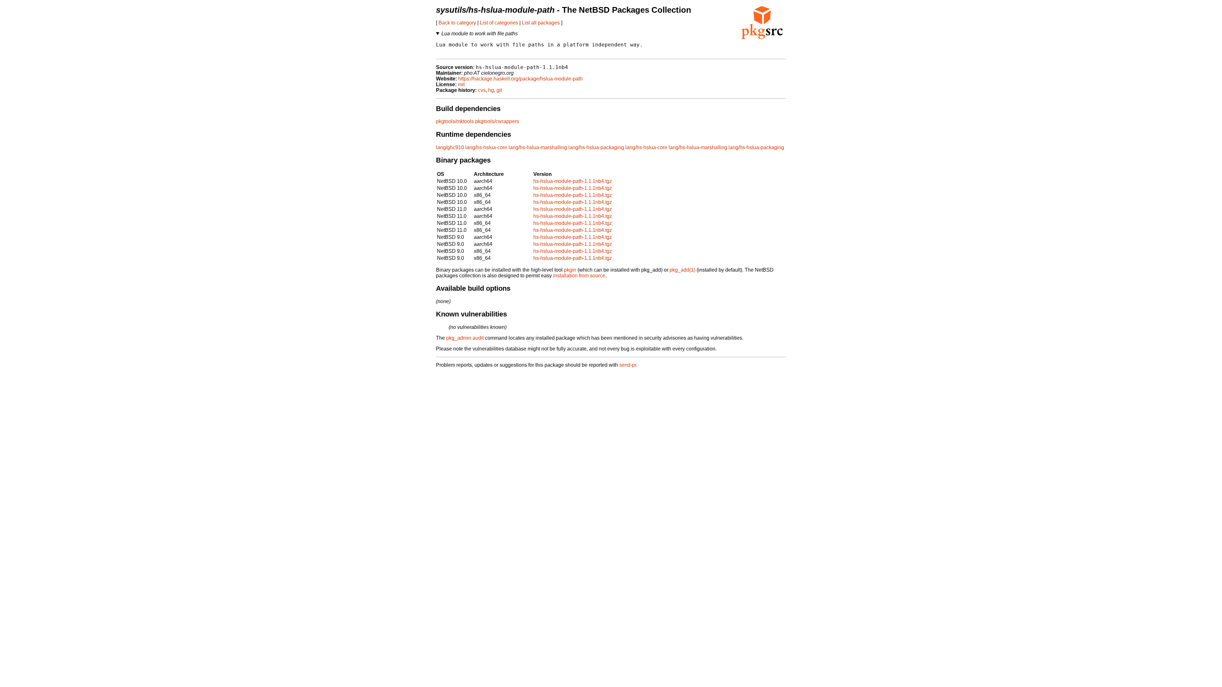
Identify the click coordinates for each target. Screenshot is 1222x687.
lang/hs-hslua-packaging (596, 147)
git (499, 90)
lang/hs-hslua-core (486, 147)
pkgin (570, 270)
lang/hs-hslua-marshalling (538, 147)
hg (491, 90)
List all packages (541, 22)
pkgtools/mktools (455, 121)
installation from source (579, 275)
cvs (482, 90)
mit (461, 84)
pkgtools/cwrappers (497, 121)
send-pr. (628, 365)
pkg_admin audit (465, 338)
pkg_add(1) (682, 270)
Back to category (457, 22)
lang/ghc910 (450, 147)
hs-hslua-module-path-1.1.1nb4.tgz (572, 181)
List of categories (499, 22)
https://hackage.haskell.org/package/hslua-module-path (520, 78)
